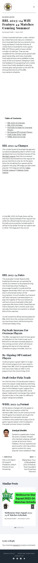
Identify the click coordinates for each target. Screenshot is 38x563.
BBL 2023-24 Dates (14, 125)
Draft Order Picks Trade (16, 134)
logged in (16, 545)
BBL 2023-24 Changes (16, 123)
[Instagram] (20, 558)
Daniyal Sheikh (9, 32)
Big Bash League (8, 17)
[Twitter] (24, 558)
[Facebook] (13, 558)
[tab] (15, 527)
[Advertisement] (19, 95)
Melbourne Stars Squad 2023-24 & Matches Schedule (19, 513)
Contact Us (19, 556)
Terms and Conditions (25, 553)
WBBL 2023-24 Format (16, 137)
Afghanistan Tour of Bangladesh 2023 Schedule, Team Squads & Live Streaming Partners (29, 464)
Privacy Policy (9, 553)
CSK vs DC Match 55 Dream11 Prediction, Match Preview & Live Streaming (9, 463)
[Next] (32, 506)
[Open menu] (34, 6)
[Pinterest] (17, 558)
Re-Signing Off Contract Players (19, 132)
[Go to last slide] (5, 506)
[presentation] (19, 498)
